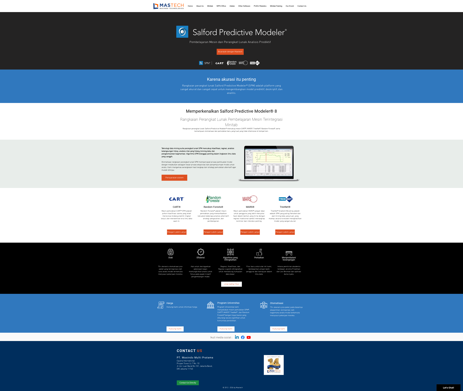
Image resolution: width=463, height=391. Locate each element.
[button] (210, 6)
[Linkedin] (237, 337)
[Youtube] (248, 337)
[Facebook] (242, 337)
